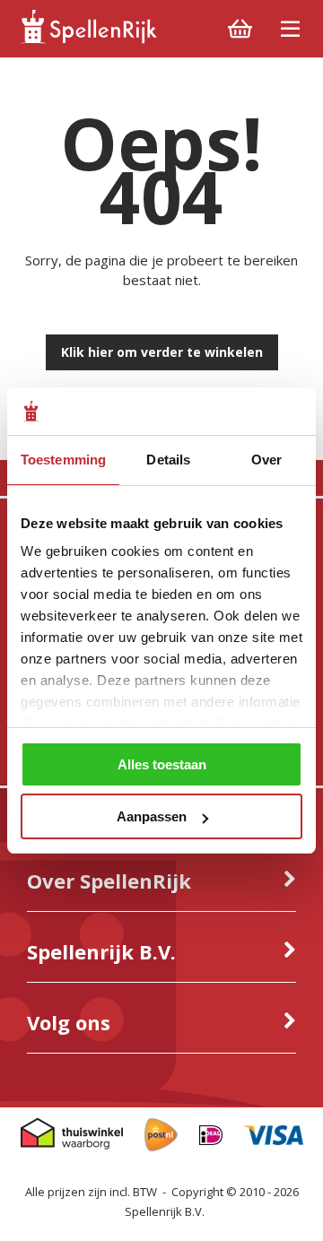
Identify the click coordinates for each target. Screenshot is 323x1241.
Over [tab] (266, 459)
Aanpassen (152, 816)
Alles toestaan (162, 764)
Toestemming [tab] (63, 459)
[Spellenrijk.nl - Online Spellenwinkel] (88, 39)
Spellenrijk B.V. (165, 1211)
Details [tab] (168, 459)
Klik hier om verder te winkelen (162, 351)
